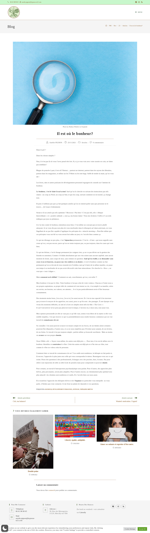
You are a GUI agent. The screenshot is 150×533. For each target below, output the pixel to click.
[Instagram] (118, 506)
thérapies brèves (86, 389)
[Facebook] (113, 506)
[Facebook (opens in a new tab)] (136, 2)
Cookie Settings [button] (130, 529)
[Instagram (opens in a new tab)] (139, 2)
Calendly (82, 512)
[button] (4, 528)
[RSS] (123, 506)
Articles (84, 142)
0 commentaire (98, 142)
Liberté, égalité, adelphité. (75, 440)
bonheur (48, 389)
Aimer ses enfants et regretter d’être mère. (117, 444)
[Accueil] (106, 26)
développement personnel (62, 389)
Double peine (33, 471)
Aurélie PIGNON (55, 142)
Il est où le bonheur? (136, 26)
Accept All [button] (142, 529)
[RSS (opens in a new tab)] (141, 2)
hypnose (76, 389)
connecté (51, 490)
